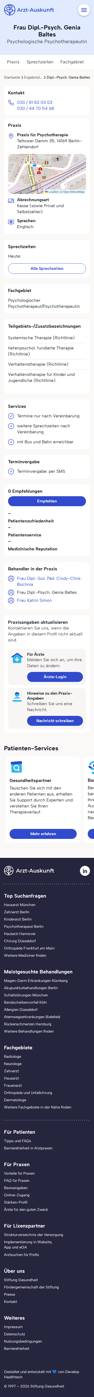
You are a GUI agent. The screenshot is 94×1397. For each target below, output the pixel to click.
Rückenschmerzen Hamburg (27, 1024)
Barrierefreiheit (16, 1348)
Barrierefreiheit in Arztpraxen (28, 1148)
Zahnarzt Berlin (16, 912)
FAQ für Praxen (16, 1180)
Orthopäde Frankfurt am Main (29, 948)
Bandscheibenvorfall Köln (25, 1002)
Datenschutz (14, 1334)
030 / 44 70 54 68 (35, 108)
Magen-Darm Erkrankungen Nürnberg (36, 980)
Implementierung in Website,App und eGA (28, 1244)
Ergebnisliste (35, 77)
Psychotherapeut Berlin (23, 926)
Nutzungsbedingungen (23, 1341)
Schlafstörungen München (26, 995)
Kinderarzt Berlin (18, 919)
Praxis (13, 62)
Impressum (13, 1327)
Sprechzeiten (40, 62)
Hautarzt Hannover (20, 933)
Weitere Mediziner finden (25, 955)
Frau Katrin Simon (34, 600)
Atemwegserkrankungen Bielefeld (32, 1017)
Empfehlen (47, 501)
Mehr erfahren (43, 833)
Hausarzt (11, 1078)
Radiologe (12, 1056)
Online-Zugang (17, 1195)
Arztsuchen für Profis (21, 1254)
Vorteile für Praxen (19, 1173)
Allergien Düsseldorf (21, 1009)
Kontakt (10, 1301)
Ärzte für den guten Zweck (26, 1209)
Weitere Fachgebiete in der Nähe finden (37, 1107)
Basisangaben (16, 1188)
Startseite (12, 77)
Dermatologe (15, 1100)
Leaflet (53, 191)
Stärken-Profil (15, 1202)
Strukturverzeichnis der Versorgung (33, 1235)
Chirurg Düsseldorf (20, 941)
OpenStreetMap (74, 191)
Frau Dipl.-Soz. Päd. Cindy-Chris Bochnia (48, 581)
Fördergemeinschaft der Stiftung (31, 1287)
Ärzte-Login (55, 676)
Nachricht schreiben (55, 720)
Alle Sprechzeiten (47, 268)
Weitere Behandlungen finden (29, 1031)
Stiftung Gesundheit (21, 1280)
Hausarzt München (19, 905)
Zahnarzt (11, 1071)
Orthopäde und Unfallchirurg (28, 1092)
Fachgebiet (72, 62)
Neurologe (13, 1064)
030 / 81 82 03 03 (34, 102)
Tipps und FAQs (17, 1141)
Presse (9, 1294)
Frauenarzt (13, 1085)
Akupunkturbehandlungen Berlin (31, 988)
